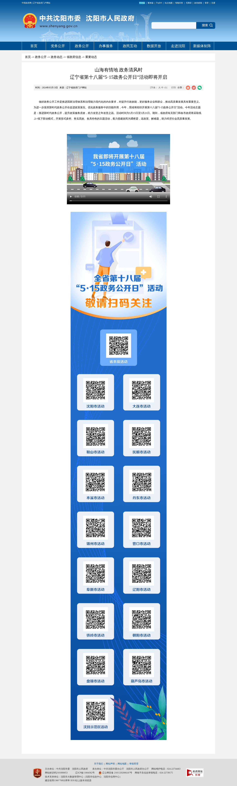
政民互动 (130, 46)
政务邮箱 (198, 3)
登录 (207, 3)
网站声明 (110, 764)
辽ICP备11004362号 (85, 773)
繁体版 (150, 3)
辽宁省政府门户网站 (41, 3)
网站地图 (122, 764)
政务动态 (56, 57)
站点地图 (169, 3)
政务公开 (82, 46)
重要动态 (91, 57)
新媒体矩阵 (202, 46)
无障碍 (189, 3)
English (159, 3)
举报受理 (133, 764)
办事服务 (106, 46)
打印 (173, 87)
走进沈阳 (178, 46)
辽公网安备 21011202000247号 (117, 773)
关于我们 (98, 764)
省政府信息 (74, 57)
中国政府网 (26, 3)
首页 (33, 46)
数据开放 (154, 46)
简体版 (142, 3)
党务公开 (58, 46)
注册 (213, 3)
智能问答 (179, 3)
